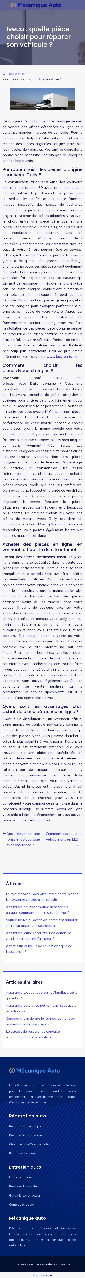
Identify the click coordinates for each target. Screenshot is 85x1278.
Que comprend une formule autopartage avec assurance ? (23, 839)
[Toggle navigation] (70, 5)
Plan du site (42, 1275)
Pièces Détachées (16, 73)
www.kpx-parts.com (62, 356)
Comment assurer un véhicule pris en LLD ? (62, 839)
